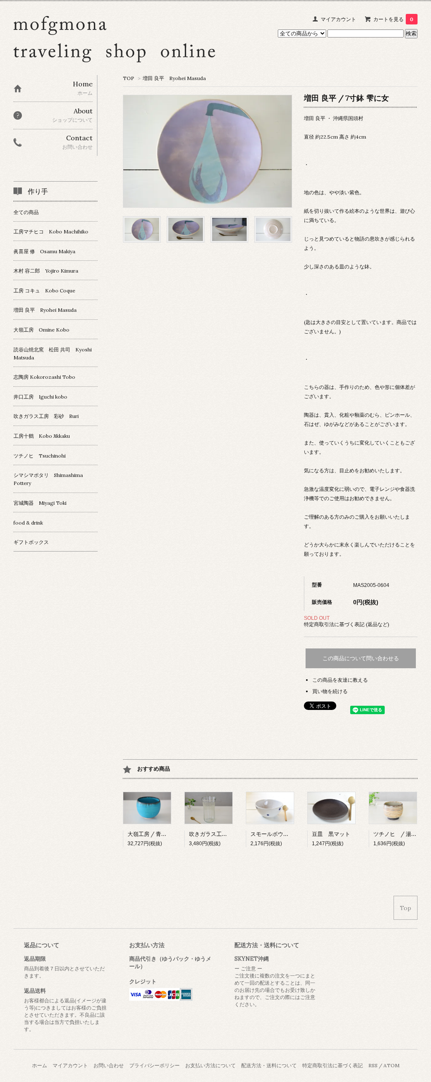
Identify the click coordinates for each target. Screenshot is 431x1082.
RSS (373, 1065)
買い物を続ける (330, 691)
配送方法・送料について (269, 1065)
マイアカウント (338, 19)
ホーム (39, 1065)
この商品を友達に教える (340, 680)
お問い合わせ (108, 1065)
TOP (128, 78)
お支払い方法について (210, 1065)
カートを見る (393, 19)
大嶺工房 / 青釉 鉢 (150, 834)
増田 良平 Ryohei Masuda (174, 78)
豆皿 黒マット (331, 834)
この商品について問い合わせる (360, 658)
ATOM (391, 1065)
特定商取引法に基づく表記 (332, 1065)
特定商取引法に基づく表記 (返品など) (346, 624)
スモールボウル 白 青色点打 (288, 834)
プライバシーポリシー (154, 1065)
